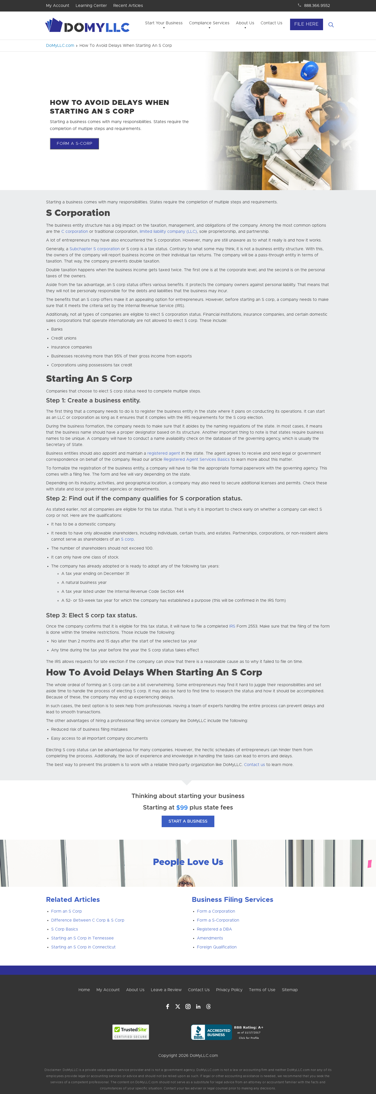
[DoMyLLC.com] (88, 26)
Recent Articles (128, 6)
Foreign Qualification (217, 947)
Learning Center (91, 6)
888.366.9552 (317, 6)
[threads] (208, 1006)
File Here (306, 24)
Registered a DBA (214, 929)
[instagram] (188, 1006)
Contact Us (271, 23)
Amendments (210, 938)
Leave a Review (166, 990)
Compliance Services (209, 23)
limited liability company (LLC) (168, 231)
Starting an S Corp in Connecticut (83, 947)
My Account (57, 6)
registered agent (163, 453)
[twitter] (178, 1006)
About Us (245, 23)
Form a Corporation (216, 911)
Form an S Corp (66, 911)
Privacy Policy (229, 990)
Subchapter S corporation (95, 249)
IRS (232, 626)
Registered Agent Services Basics (197, 459)
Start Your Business (164, 23)
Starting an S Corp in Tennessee (82, 938)
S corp (127, 539)
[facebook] (167, 1006)
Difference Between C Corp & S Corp (87, 920)
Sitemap (290, 990)
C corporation (74, 231)
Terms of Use (262, 990)
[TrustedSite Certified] (130, 1032)
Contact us (254, 765)
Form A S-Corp (74, 143)
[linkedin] (198, 1006)
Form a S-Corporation (218, 920)
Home (84, 990)
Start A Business (188, 821)
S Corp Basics (64, 929)
